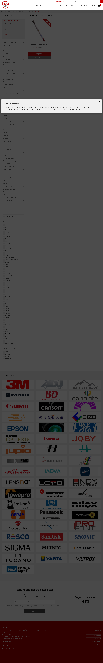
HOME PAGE (39, 6)
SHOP (55, 6)
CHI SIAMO (48, 6)
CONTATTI (94, 6)
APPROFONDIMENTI (84, 6)
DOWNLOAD (72, 6)
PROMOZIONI (63, 6)
